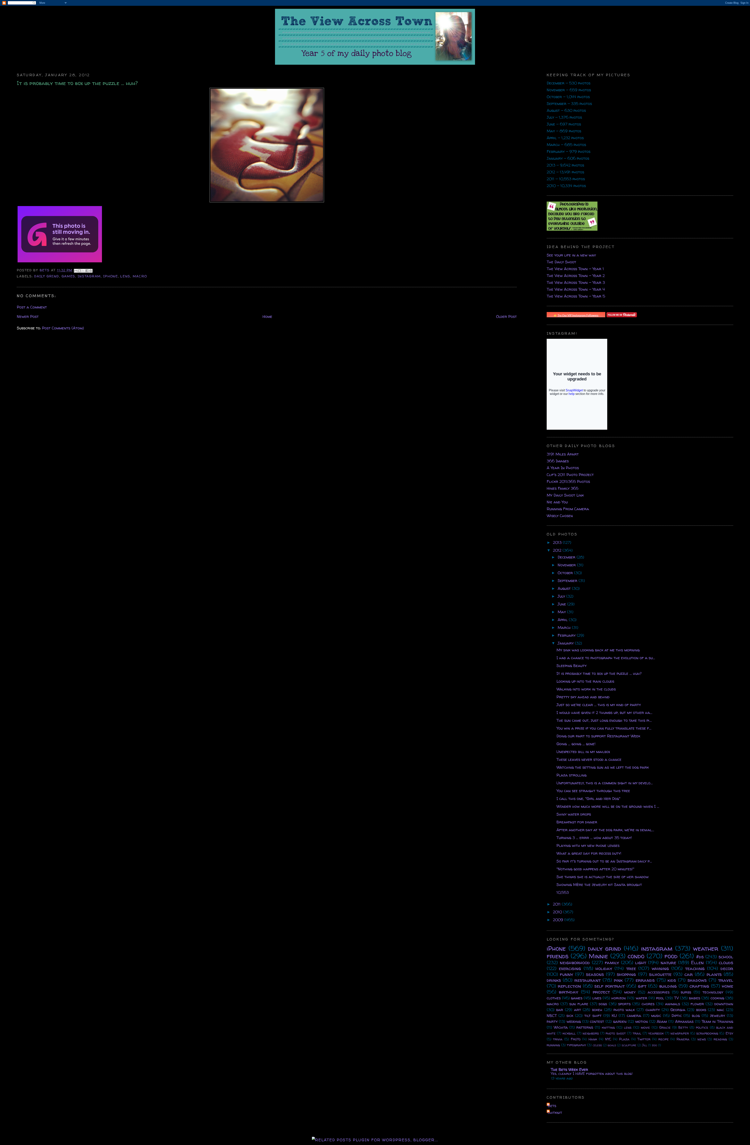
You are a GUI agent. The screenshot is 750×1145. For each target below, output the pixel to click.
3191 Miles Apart (563, 454)
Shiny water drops (573, 814)
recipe (663, 1039)
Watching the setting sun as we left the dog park (602, 767)
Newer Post (28, 316)
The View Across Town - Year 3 (576, 282)
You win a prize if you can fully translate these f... (603, 728)
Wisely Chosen (560, 515)
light (640, 962)
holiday (604, 968)
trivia (557, 1039)
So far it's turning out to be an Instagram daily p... (604, 861)
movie (645, 1027)
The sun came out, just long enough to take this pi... (604, 720)
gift (642, 986)
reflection (569, 986)
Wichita (561, 1027)
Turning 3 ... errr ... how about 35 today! (594, 837)
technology (713, 992)
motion (641, 1021)
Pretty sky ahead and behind (583, 696)
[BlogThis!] (79, 271)
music (656, 1015)
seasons (595, 974)
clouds (726, 962)
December (567, 557)
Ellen (697, 962)
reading (720, 1039)
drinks (554, 980)
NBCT (552, 1015)
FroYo (576, 1039)
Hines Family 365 (562, 488)
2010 (558, 912)
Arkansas (684, 1021)
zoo (654, 1045)
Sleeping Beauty (571, 665)
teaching (695, 968)
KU (614, 1015)
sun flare (578, 1003)
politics (702, 1027)
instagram (89, 276)
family (612, 962)
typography (576, 1045)
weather (705, 948)
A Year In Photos (563, 467)
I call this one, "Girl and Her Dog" (588, 798)
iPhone (110, 276)
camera (634, 1015)
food (671, 956)
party (552, 1021)
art (577, 1009)
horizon (618, 998)
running (553, 1045)
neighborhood (575, 962)
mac (720, 1009)
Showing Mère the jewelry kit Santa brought (599, 884)
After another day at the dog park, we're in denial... (605, 829)
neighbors (591, 1033)
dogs (603, 1003)
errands (645, 980)
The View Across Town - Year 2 (576, 275)
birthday (568, 992)
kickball (569, 1033)
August (565, 588)
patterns (584, 1027)
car (688, 974)
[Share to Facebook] (87, 271)
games (68, 276)
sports (624, 1003)
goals (612, 1045)
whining (660, 968)
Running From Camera (568, 508)
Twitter (643, 1039)
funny (566, 974)
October (566, 572)
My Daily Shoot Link (565, 495)
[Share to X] (83, 271)
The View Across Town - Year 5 (576, 296)
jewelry (717, 1015)
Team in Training (717, 1021)
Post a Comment (32, 307)
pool (660, 998)
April (563, 619)
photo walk (624, 1009)
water (641, 998)
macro (140, 276)
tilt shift (593, 1015)
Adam (662, 1021)
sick (569, 1015)
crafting (699, 986)
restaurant (587, 980)
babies (694, 998)
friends (558, 956)
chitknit (555, 1112)
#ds (700, 956)
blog (696, 1015)
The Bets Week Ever (569, 1069)
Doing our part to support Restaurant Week (598, 736)
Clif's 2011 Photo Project (570, 474)
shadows (697, 980)
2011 (557, 904)
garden (620, 1021)
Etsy (729, 1033)
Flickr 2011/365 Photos (568, 481)
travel (725, 980)
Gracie (665, 1027)
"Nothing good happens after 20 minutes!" (595, 869)
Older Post (506, 316)
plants (714, 974)
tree (631, 968)
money (630, 992)
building (668, 986)
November (567, 565)
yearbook (656, 1033)
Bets (45, 270)
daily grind (46, 276)
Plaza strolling (571, 775)
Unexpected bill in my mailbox (583, 751)
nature (668, 962)
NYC (608, 1039)
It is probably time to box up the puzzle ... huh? (599, 673)
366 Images (558, 461)
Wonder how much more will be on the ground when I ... (607, 806)
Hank (592, 1039)
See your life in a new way (571, 255)
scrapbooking (707, 1033)
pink (618, 980)
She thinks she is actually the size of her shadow (602, 876)
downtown (723, 1003)
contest (597, 1021)
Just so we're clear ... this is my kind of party (598, 704)
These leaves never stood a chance (588, 759)
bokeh (597, 1009)
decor (727, 968)
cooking (717, 998)
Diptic (676, 1015)
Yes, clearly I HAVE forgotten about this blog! (592, 1073)
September (568, 580)
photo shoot (616, 1033)
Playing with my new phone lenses (588, 845)
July (562, 596)
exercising (570, 968)
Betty (683, 1027)
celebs (597, 1045)
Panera (683, 1039)
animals (672, 1003)
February (567, 635)
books (701, 1009)
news (701, 1039)
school (726, 956)
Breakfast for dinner (576, 822)
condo (636, 956)
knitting (608, 1027)
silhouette (660, 974)
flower (697, 1003)
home (727, 986)
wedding (574, 1021)
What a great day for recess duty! (588, 853)
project (601, 992)
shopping (626, 974)
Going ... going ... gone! (576, 743)
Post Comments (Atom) (63, 328)
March (565, 627)
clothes (554, 998)
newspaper (680, 1033)
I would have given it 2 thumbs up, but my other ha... (604, 712)
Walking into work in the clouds (586, 689)
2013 (558, 542)
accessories (659, 992)
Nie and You (557, 502)
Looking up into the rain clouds (585, 681)
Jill (644, 1045)
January (566, 643)
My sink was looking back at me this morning (598, 650)
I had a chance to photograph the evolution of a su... (605, 657)
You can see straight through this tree (593, 790)
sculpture (629, 1045)
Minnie (598, 956)
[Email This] (76, 271)
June (562, 604)
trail (637, 1033)
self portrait (609, 986)
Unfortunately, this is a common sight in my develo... (604, 782)
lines (596, 998)
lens (125, 276)
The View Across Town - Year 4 (576, 289)
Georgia (677, 1009)
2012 (557, 550)
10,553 (562, 892)
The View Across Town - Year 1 (575, 268)
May (562, 611)
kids (672, 980)
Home (267, 316)
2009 (558, 919)
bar (559, 1009)
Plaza (624, 1039)
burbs (686, 992)
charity (653, 1009)
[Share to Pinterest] (91, 271)
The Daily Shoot (561, 262)
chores (648, 1003)
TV (676, 998)
